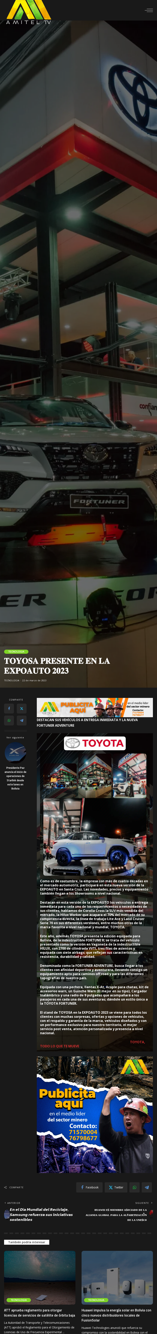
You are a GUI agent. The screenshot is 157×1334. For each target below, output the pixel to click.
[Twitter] (22, 709)
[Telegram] (22, 720)
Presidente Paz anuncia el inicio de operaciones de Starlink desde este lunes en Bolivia (15, 778)
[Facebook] (9, 709)
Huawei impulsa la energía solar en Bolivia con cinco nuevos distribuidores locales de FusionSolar (116, 1315)
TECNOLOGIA (16, 651)
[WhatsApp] (9, 720)
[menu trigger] (149, 10)
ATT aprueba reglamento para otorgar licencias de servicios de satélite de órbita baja (39, 1313)
